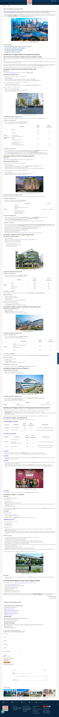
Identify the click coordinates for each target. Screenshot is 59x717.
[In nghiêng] (17, 676)
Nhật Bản (24, 702)
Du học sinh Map (40, 702)
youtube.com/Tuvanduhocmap (12, 611)
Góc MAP (47, 3)
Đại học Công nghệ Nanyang (12, 159)
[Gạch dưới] (19, 676)
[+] (29, 676)
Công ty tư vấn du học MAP (23, 582)
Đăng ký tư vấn (6, 662)
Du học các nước (21, 3)
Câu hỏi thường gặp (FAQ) (36, 713)
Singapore (13, 584)
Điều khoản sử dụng (35, 710)
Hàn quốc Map (15, 702)
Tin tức (43, 3)
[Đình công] (20, 676)
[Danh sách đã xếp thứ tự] (21, 676)
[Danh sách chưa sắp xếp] (23, 676)
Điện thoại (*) (5, 644)
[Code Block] (25, 676)
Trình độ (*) (5, 655)
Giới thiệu (15, 3)
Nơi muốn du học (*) (6, 651)
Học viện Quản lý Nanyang (8, 433)
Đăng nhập (45, 670)
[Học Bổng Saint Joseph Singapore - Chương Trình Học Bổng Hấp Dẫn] (36, 696)
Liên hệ (51, 3)
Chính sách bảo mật (35, 711)
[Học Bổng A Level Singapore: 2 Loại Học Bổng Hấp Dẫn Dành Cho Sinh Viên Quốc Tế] (23, 696)
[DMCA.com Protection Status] (46, 709)
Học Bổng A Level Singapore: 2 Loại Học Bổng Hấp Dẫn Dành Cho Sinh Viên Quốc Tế (23, 698)
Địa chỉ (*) (5, 640)
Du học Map (6, 702)
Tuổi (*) (4, 637)
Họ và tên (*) (5, 633)
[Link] (26, 676)
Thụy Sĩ (31, 702)
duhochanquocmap (9, 614)
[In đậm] (16, 676)
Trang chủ (11, 3)
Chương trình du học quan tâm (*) (8, 658)
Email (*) (4, 647)
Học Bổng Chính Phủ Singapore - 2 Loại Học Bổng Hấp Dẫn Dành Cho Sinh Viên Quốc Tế (9, 698)
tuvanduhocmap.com (11, 608)
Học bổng (36, 3)
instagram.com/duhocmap (12, 613)
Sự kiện (40, 3)
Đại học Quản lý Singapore (30, 239)
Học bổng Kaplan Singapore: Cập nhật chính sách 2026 (49, 698)
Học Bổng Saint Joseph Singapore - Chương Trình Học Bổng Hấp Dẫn (35, 698)
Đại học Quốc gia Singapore (12, 72)
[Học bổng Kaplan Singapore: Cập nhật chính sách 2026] (49, 696)
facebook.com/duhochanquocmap (14, 610)
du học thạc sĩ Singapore (10, 12)
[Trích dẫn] (24, 676)
